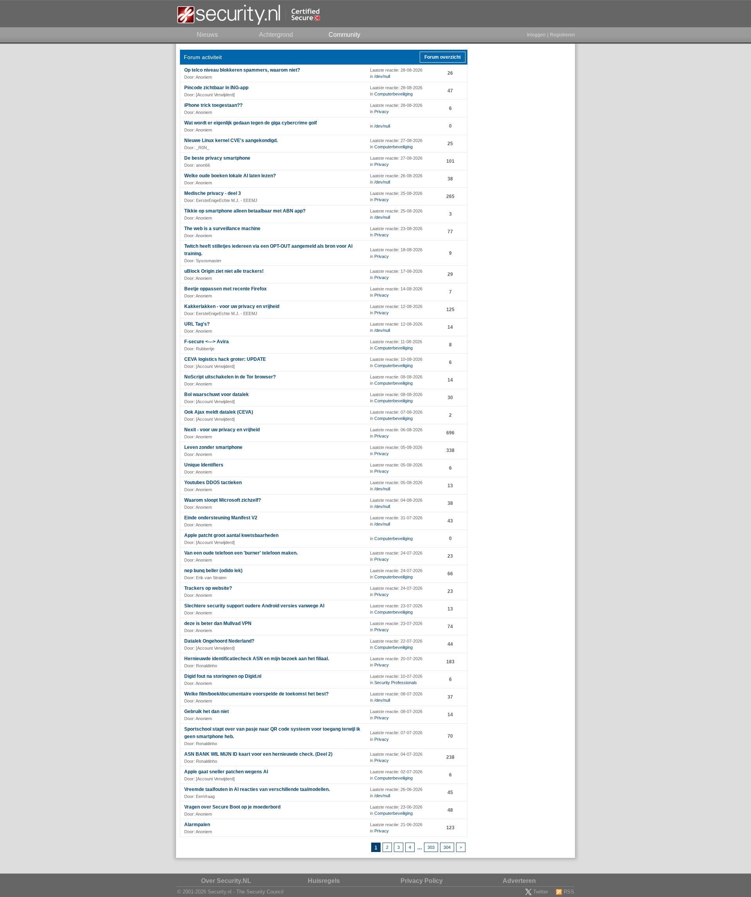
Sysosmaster (208, 260)
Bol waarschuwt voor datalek (216, 394)
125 (450, 309)
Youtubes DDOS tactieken (213, 482)
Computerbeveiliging (393, 94)
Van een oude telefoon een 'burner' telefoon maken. (241, 553)
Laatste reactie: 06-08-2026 (396, 429)
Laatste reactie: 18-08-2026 (396, 249)
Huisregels (324, 880)
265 (450, 196)
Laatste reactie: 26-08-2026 (396, 175)
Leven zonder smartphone (213, 447)
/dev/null (382, 76)
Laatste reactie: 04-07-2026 (396, 754)
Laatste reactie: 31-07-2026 (396, 517)
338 (450, 450)
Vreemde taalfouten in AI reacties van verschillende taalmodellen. (257, 789)
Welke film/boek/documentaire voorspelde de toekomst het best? (256, 694)
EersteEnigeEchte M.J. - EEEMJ (226, 200)
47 (450, 91)
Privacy (381, 111)
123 (450, 827)
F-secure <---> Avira (206, 341)
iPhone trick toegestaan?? (213, 105)
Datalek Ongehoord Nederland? (219, 641)
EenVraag (205, 796)
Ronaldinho (206, 665)
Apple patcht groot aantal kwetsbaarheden (231, 535)
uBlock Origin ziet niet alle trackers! (224, 271)
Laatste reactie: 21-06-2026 (396, 824)
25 (450, 143)
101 (450, 161)
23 (450, 556)
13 (450, 485)
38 (450, 179)
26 (450, 73)
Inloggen (536, 35)
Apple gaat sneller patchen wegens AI (226, 772)
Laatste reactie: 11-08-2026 (396, 341)
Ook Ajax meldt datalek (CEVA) (218, 412)
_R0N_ (202, 147)
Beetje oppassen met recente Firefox (225, 289)
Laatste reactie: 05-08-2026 (396, 447)
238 (450, 757)
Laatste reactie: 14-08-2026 (396, 288)
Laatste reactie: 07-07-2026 (396, 732)
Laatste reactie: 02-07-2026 (396, 771)
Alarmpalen (197, 824)
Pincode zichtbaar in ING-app (216, 87)
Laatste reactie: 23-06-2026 (396, 807)
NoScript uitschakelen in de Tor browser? (230, 377)
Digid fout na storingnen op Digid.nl (222, 676)
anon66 (203, 165)
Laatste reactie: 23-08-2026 (396, 228)
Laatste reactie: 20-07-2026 (396, 658)
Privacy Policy (422, 880)
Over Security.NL (226, 880)
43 (450, 521)
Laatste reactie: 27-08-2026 (396, 140)
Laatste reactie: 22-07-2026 (396, 641)
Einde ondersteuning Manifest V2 (220, 518)
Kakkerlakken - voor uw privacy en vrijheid (231, 306)
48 (450, 810)
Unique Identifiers (203, 465)
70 (450, 736)
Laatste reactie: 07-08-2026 (396, 412)
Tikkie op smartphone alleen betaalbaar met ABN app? (244, 211)
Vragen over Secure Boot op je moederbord (232, 807)
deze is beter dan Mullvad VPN (218, 623)
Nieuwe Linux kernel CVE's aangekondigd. (231, 140)
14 (450, 327)
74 (450, 626)
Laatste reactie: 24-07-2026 (396, 553)
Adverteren (519, 880)
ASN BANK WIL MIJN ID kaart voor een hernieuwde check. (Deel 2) (258, 754)
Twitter (540, 892)
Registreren (562, 35)
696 (450, 433)
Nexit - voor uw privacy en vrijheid (222, 429)
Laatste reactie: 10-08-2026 (396, 359)
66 (450, 573)
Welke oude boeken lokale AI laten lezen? (230, 175)
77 (450, 231)
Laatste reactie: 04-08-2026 (396, 500)
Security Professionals (395, 682)
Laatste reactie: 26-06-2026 (396, 789)
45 (450, 792)
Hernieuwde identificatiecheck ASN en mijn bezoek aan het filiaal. (256, 658)
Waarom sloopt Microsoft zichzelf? (222, 500)
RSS (569, 892)
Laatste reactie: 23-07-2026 (396, 605)
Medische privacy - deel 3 (212, 193)
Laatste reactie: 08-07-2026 (396, 694)
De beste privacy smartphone (217, 158)
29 (450, 274)
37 (450, 697)
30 (450, 397)
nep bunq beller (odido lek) (213, 570)
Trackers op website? (208, 588)
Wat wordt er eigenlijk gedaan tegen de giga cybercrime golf (250, 123)
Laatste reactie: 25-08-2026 (396, 193)
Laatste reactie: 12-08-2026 (396, 306)
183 (450, 662)
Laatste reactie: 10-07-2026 (396, 676)
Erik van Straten (211, 577)
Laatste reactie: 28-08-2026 (396, 70)
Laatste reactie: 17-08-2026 (396, 271)
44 (450, 644)
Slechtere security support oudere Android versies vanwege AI (254, 606)
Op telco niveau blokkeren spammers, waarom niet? (242, 70)
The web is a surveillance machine (222, 228)
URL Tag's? (197, 324)
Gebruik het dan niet (206, 711)
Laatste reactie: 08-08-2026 (396, 377)
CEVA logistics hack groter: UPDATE (225, 359)
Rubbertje (205, 348)
